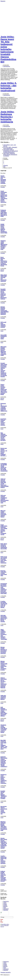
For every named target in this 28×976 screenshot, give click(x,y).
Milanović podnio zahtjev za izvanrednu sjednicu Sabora (3, 513)
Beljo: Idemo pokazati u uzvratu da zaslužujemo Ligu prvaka (4, 546)
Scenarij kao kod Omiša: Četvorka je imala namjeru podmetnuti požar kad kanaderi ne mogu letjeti (4, 588)
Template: (3, 972)
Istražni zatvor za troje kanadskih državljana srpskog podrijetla (3, 179)
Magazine (3, 1)
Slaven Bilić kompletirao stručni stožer (4, 336)
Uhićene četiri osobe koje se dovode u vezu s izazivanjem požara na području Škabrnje (4, 682)
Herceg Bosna (2, 270)
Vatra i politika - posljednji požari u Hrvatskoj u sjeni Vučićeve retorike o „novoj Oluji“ (4, 634)
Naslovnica (6, 901)
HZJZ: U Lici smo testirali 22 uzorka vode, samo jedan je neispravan (4, 559)
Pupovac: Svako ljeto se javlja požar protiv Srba (4, 573)
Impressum (6, 908)
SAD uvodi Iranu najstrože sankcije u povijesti (3, 325)
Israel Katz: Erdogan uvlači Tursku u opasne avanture (3, 422)
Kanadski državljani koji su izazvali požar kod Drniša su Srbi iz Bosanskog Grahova (4, 294)
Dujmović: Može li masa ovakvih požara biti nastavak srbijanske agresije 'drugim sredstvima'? (4, 761)
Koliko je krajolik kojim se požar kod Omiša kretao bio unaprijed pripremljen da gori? (3, 876)
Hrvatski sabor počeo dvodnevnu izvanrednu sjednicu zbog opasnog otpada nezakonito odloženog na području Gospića (4, 370)
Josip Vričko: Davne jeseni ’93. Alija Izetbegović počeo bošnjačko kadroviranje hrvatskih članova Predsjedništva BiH (8, 49)
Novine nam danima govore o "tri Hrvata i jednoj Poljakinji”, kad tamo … (4, 452)
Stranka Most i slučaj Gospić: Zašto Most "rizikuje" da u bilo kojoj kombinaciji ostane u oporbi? (4, 843)
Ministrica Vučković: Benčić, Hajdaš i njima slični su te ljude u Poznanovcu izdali (4, 826)
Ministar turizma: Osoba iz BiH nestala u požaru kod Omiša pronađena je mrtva (4, 665)
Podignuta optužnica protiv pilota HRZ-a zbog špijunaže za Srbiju (4, 213)
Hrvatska (3, 187)
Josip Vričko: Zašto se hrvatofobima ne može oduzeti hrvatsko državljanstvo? (10, 151)
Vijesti (4, 902)
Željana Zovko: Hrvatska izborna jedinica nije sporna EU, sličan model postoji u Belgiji (4, 389)
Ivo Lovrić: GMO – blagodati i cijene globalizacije (10, 148)
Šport (2, 342)
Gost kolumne (6, 66)
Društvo (5, 905)
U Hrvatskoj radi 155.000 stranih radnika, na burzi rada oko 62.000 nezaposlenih (4, 467)
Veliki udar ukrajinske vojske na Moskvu (3, 697)
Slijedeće (5, 165)
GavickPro (8, 972)
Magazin (5, 906)
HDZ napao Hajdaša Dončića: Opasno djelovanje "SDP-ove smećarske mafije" (3, 351)
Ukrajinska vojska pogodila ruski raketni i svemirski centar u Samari (4, 728)
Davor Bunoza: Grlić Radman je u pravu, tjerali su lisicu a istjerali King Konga (4, 261)
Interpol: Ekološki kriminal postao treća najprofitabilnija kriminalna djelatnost (4, 310)
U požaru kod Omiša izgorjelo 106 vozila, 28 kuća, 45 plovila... (4, 604)
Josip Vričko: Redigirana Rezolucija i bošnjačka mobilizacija (7, 116)
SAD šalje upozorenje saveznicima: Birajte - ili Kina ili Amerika (4, 618)
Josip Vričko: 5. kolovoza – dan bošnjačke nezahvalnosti (9, 87)
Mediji (2, 444)
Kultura (5, 903)
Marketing (5, 910)
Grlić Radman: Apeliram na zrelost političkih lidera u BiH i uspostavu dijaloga (4, 711)
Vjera (2, 802)
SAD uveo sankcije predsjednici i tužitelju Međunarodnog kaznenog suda (4, 499)
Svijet (2, 206)
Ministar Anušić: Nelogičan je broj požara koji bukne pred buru (4, 650)
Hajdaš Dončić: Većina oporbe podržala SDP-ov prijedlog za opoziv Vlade (4, 228)
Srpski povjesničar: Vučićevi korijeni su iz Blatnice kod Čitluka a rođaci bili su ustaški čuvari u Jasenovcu (4, 197)
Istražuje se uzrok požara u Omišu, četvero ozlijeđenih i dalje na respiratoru (4, 779)
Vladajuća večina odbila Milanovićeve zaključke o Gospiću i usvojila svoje (4, 245)
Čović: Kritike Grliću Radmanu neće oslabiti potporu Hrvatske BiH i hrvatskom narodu (4, 529)
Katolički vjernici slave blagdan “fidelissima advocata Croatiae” (4, 795)
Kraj (4, 166)
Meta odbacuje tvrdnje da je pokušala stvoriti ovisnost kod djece (4, 436)
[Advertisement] (14, 16)
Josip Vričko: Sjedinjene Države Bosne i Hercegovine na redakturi (10, 154)
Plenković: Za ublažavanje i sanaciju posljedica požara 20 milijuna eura (4, 407)
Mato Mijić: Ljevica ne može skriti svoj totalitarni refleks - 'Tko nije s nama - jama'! (4, 744)
